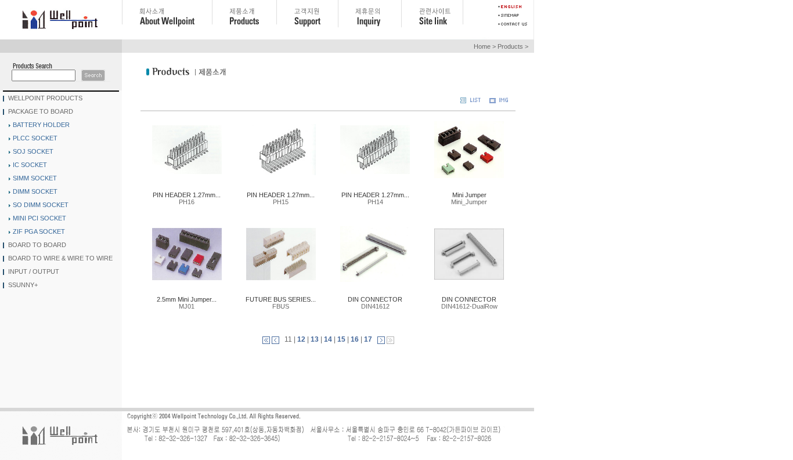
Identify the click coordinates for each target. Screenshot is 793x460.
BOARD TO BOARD (37, 244)
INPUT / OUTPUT (33, 270)
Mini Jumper (469, 194)
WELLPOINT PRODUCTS (45, 97)
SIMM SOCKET (35, 178)
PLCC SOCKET (35, 138)
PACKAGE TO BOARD (40, 110)
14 (328, 339)
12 (301, 339)
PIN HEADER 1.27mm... (187, 194)
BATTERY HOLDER (41, 124)
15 (341, 339)
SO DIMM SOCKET (41, 204)
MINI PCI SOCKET (39, 218)
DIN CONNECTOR (375, 299)
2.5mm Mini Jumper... (187, 299)
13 (315, 339)
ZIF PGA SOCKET (39, 231)
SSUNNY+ (23, 284)
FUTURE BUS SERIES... (281, 299)
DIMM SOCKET (35, 191)
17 (368, 339)
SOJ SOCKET (33, 151)
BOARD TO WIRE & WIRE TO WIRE (60, 257)
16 (355, 339)
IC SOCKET (30, 164)
